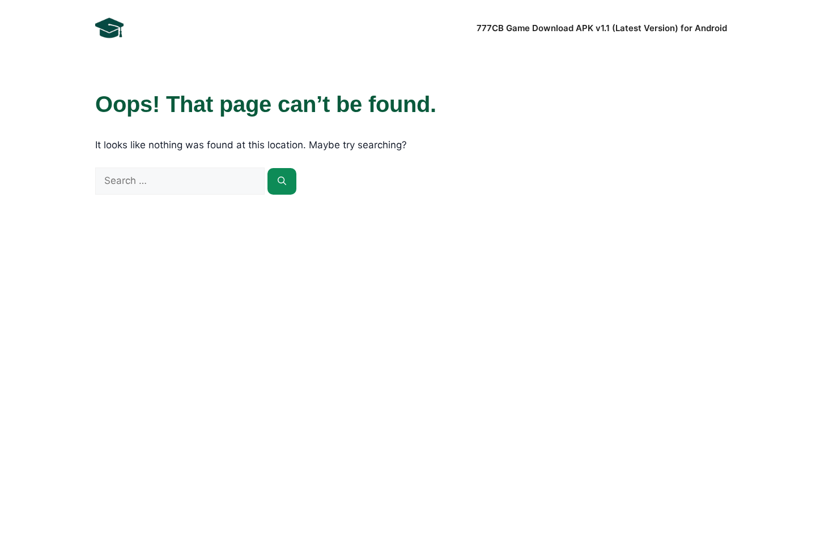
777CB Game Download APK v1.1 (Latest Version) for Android (602, 28)
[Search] (281, 181)
